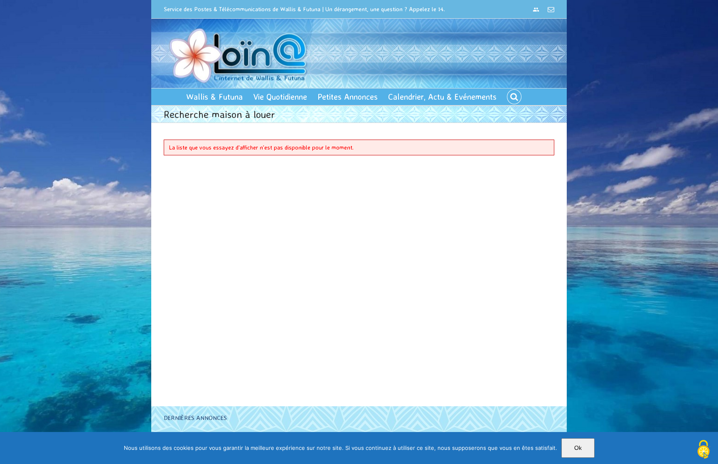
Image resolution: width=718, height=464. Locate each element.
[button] (514, 96)
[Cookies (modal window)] (703, 450)
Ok (578, 447)
